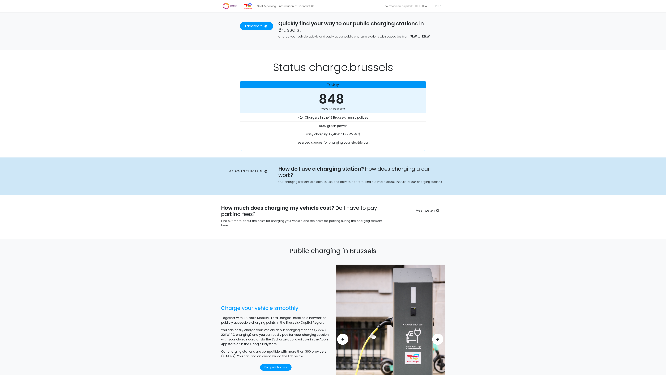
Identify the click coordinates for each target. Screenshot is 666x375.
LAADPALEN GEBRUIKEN (245, 171)
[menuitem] (266, 6)
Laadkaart (254, 26)
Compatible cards (276, 367)
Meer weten (425, 210)
